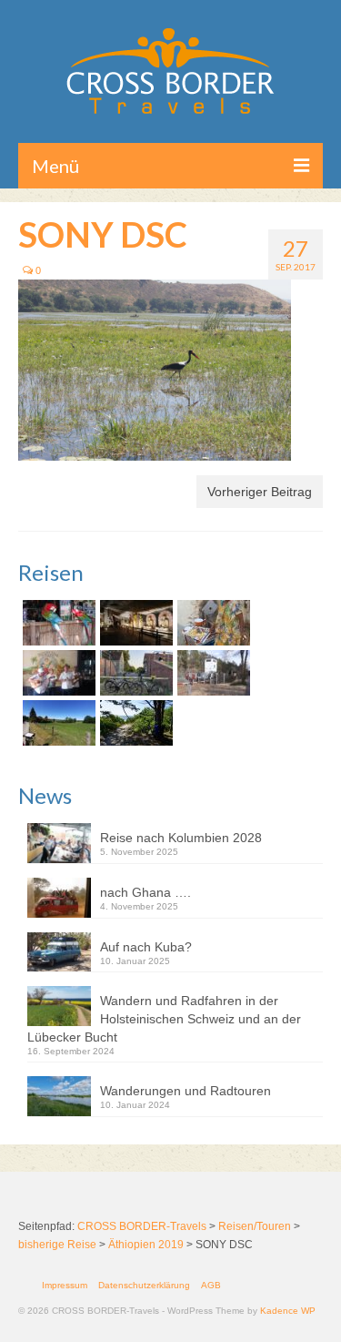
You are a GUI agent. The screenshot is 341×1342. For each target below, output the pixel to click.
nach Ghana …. (145, 892)
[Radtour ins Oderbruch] (134, 673)
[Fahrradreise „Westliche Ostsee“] (134, 723)
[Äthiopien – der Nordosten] (211, 623)
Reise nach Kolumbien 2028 (181, 837)
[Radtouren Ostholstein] (56, 723)
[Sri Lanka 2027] (134, 623)
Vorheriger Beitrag (259, 491)
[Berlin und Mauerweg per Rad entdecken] (211, 673)
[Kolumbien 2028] (56, 623)
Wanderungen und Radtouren (185, 1090)
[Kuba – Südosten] (56, 673)
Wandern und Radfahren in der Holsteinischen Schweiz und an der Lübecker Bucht (164, 1018)
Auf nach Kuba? (146, 947)
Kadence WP (288, 1311)
